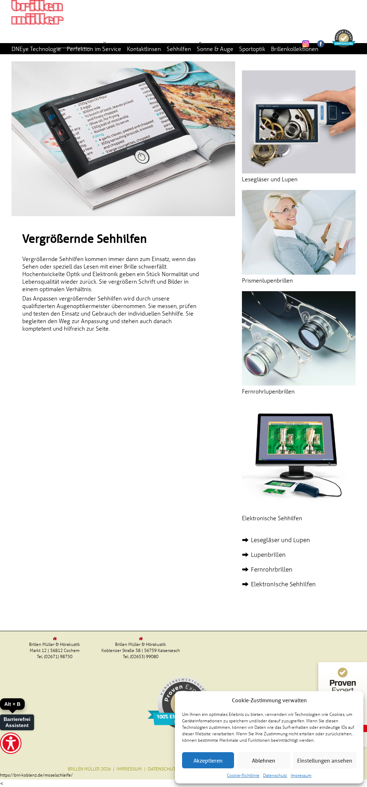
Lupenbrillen (268, 554)
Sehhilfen (179, 48)
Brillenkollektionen (294, 48)
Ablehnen (263, 760)
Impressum (301, 775)
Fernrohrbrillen (271, 569)
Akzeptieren (208, 760)
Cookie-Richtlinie (243, 775)
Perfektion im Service (94, 48)
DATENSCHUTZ (163, 768)
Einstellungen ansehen (324, 760)
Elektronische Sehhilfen (283, 584)
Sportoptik (252, 48)
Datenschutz (275, 775)
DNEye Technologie (36, 48)
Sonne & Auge (215, 48)
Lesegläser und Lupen (280, 540)
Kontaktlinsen (144, 48)
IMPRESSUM (129, 768)
